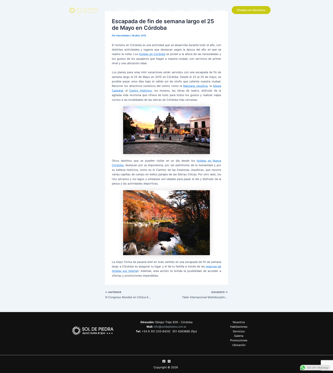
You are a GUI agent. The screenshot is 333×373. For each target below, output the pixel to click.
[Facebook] (163, 361)
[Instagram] (169, 361)
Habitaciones (143, 10)
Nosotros (123, 10)
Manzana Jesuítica (195, 86)
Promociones (198, 10)
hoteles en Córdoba (152, 54)
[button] (251, 10)
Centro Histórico (140, 90)
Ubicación (218, 10)
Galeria (179, 10)
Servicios (163, 10)
